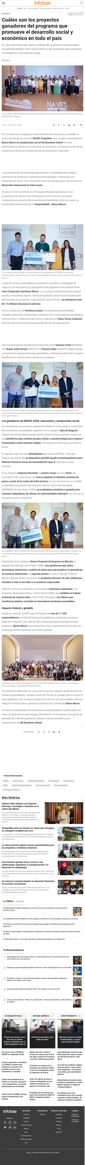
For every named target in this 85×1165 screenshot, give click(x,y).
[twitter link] (10, 1122)
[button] (3, 3)
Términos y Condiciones (75, 1115)
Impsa (67, 8)
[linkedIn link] (15, 1127)
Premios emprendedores (21, 785)
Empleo (42, 1114)
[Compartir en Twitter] (64, 125)
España (26, 1121)
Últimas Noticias (26, 1139)
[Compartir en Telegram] (74, 125)
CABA (5, 785)
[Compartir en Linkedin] (69, 125)
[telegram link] (10, 1127)
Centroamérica (26, 1136)
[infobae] (42, 3)
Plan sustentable (60, 785)
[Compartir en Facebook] (59, 125)
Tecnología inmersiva (11, 790)
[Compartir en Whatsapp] (54, 125)
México (26, 1128)
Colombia (26, 1118)
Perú (26, 1132)
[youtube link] (5, 1127)
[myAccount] (81, 3)
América (26, 1114)
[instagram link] (15, 1122)
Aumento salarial (33, 8)
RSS (26, 1143)
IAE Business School (36, 781)
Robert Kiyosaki (58, 8)
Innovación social (43, 785)
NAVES (6, 781)
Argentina (58, 1114)
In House (6, 14)
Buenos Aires (69, 781)
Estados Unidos (26, 1125)
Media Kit (59, 1132)
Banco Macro (18, 781)
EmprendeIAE (54, 781)
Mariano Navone (46, 8)
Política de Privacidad (75, 1120)
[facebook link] (5, 1122)
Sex (24, 8)
